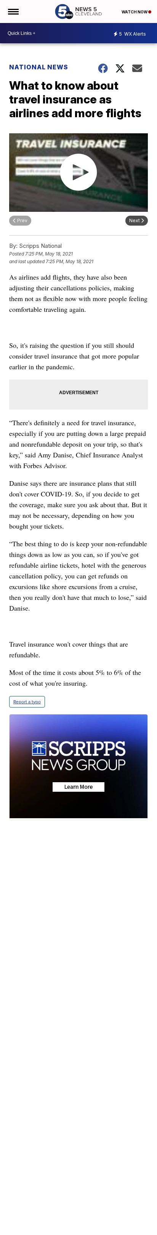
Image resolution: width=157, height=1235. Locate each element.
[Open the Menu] (13, 11)
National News (38, 67)
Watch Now (135, 12)
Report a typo (27, 701)
